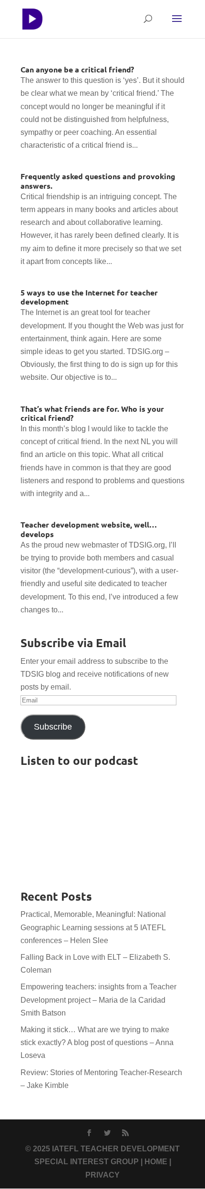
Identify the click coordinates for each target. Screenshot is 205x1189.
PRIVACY (102, 1175)
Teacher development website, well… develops (88, 529)
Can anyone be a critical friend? (77, 69)
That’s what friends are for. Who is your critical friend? (92, 413)
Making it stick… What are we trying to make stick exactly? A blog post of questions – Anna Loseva (97, 1042)
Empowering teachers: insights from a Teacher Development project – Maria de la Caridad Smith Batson (98, 999)
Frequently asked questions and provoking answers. (97, 180)
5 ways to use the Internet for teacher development (89, 296)
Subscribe (53, 727)
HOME (155, 1162)
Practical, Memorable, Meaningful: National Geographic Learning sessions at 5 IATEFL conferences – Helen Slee (93, 927)
